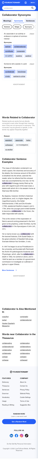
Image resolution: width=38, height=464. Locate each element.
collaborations (25, 346)
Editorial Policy (25, 393)
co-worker (9, 149)
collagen (23, 356)
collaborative (7, 350)
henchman (22, 71)
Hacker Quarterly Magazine (8, 324)
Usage (4, 401)
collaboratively (25, 350)
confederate (9, 71)
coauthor (5, 316)
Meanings (7, 21)
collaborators (25, 353)
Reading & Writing (8, 405)
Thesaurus (5, 386)
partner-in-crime (19, 76)
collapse (5, 360)
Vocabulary (6, 397)
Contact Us (23, 386)
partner (8, 46)
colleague (9, 145)
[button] (25, 2)
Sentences (30, 21)
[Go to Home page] (11, 2)
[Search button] (32, 8)
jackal (4, 320)
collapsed (23, 360)
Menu (33, 2)
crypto (7, 76)
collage (5, 356)
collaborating (7, 343)
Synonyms (18, 21)
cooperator (21, 51)
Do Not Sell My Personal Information (19, 444)
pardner (28, 56)
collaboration (25, 343)
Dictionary (5, 382)
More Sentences (8, 270)
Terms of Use (24, 401)
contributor (9, 51)
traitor (28, 140)
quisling (19, 56)
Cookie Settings (25, 397)
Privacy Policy (24, 390)
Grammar (5, 393)
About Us (23, 382)
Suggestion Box (25, 405)
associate (19, 140)
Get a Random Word (19, 422)
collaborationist (20, 46)
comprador (24, 316)
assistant (8, 140)
